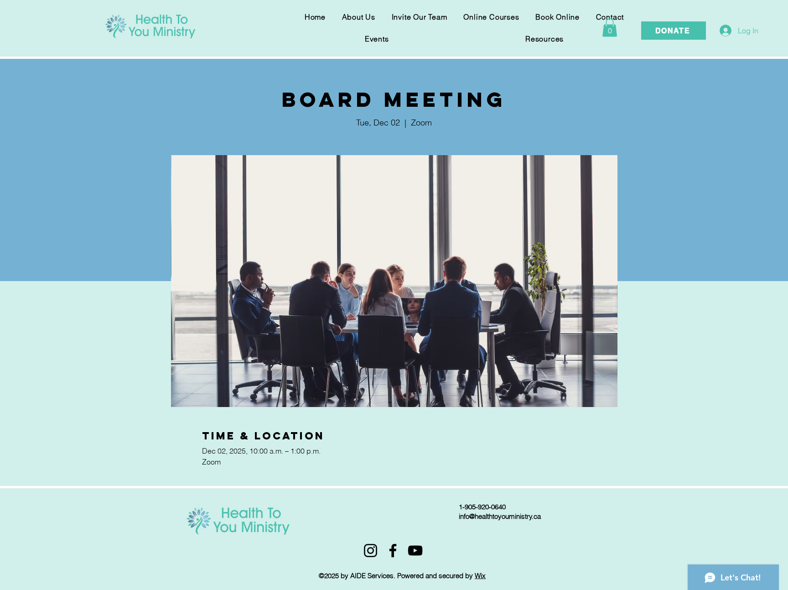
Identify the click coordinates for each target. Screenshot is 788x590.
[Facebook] (393, 550)
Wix (480, 575)
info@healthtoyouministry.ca (500, 516)
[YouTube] (415, 550)
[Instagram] (370, 550)
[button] (609, 27)
